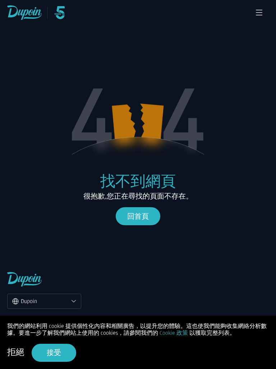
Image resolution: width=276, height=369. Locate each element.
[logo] (24, 12)
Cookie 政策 (174, 333)
